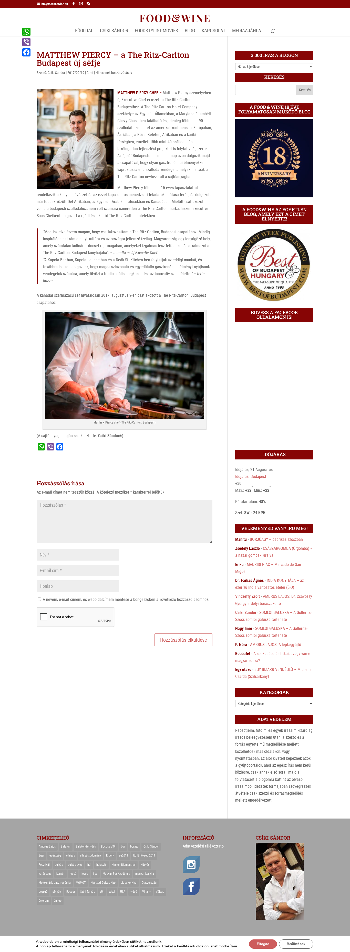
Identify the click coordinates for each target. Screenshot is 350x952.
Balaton (65, 846)
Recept (70, 891)
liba (95, 874)
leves (84, 874)
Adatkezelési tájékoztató (203, 846)
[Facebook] (26, 52)
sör (102, 891)
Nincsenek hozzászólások (114, 73)
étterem (44, 900)
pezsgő (43, 891)
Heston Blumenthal (124, 865)
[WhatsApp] (26, 32)
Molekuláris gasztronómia (55, 882)
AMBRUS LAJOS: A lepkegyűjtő (275, 644)
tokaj (112, 891)
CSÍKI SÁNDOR (114, 31)
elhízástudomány (90, 855)
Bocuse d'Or (108, 846)
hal (89, 865)
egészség (55, 855)
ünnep (57, 900)
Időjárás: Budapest (250, 476)
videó (133, 891)
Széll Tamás (87, 891)
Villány (146, 891)
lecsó (73, 874)
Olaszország (149, 882)
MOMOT (81, 882)
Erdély (110, 855)
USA (122, 891)
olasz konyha (129, 882)
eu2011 (123, 855)
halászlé (101, 865)
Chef (90, 73)
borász (134, 846)
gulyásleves (75, 865)
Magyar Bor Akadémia (116, 874)
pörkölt (57, 891)
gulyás (59, 865)
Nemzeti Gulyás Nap (103, 882)
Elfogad (263, 943)
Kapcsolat (213, 31)
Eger (41, 855)
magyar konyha (144, 874)
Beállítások (296, 943)
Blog (190, 31)
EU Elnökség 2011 (144, 855)
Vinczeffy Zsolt (247, 596)
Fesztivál (44, 865)
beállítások (186, 946)
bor (123, 846)
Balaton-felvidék (86, 846)
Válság (160, 891)
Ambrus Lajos (47, 846)
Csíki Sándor (56, 73)
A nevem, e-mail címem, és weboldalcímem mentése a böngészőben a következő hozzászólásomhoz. (126, 599)
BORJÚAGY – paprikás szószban (276, 539)
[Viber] (26, 42)
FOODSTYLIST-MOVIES (156, 31)
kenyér (60, 874)
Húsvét (145, 865)
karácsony (45, 874)
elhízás (70, 855)
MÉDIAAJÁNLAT (247, 31)
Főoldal (84, 31)
